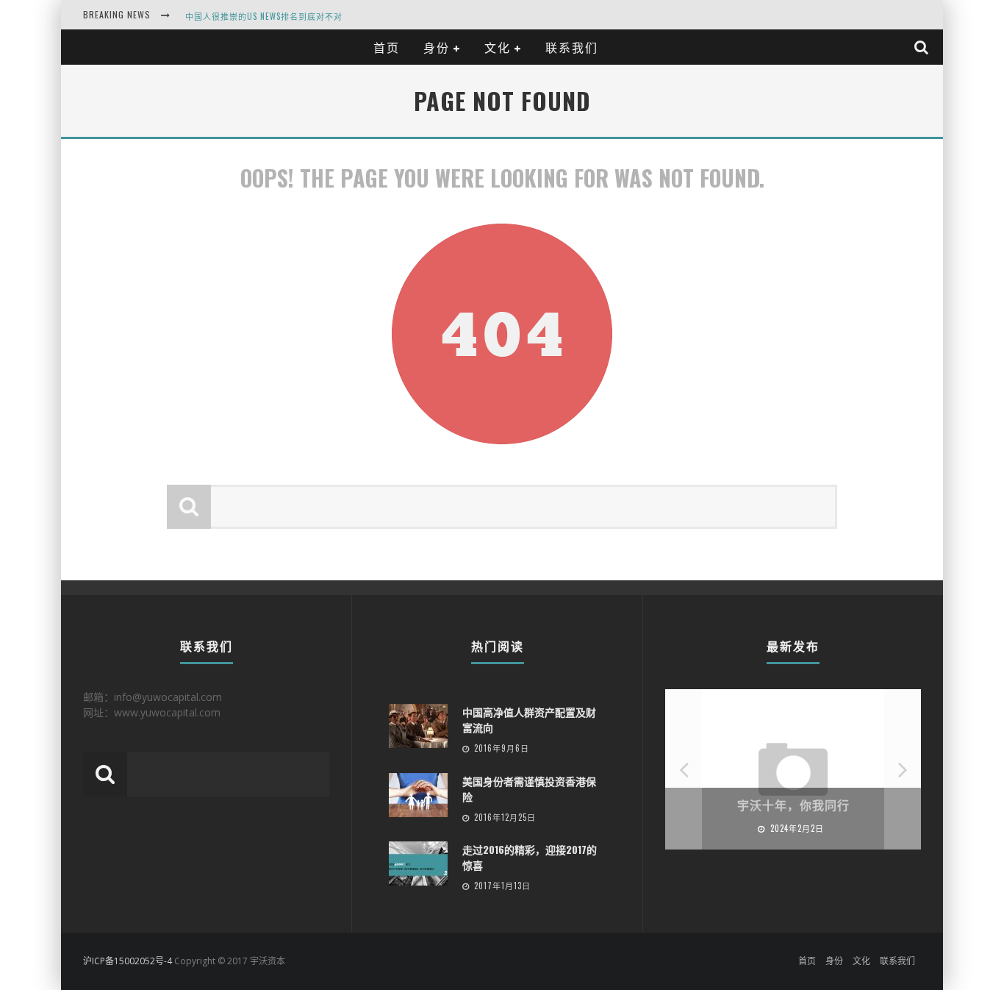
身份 (436, 47)
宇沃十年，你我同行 (793, 804)
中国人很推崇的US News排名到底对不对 (264, 16)
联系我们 (571, 47)
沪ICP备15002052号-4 (127, 961)
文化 (497, 47)
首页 (386, 47)
